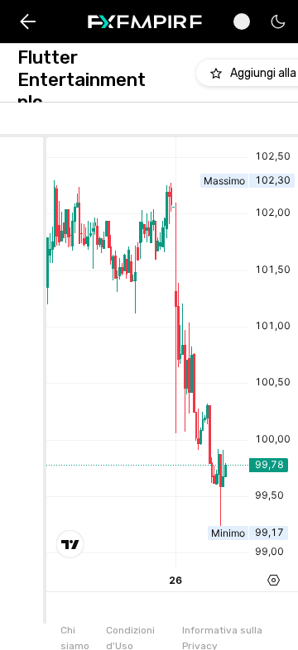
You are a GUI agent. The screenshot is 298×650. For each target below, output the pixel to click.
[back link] (28, 22)
